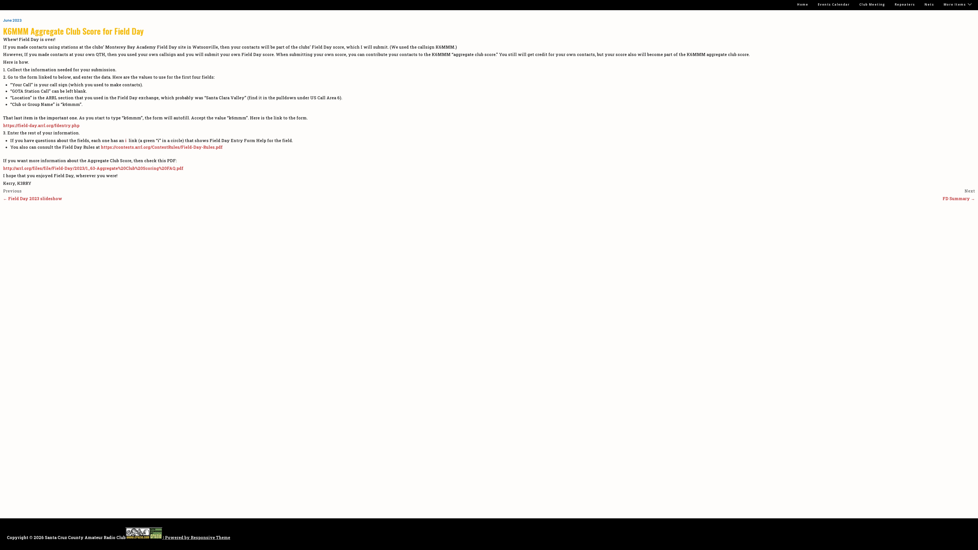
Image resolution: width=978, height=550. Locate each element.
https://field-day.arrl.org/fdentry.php (41, 125)
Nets (929, 4)
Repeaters (905, 4)
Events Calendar (834, 4)
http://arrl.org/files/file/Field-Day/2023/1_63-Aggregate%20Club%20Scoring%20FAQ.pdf (93, 168)
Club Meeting (872, 4)
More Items (955, 4)
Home (802, 4)
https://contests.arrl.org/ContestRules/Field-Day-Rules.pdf (162, 147)
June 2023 (12, 20)
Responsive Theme (210, 537)
